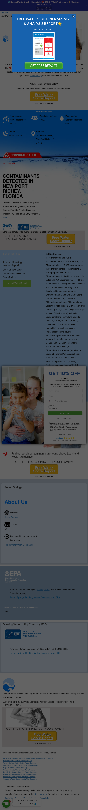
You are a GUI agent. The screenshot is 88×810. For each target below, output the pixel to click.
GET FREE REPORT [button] (43, 66)
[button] (73, 16)
